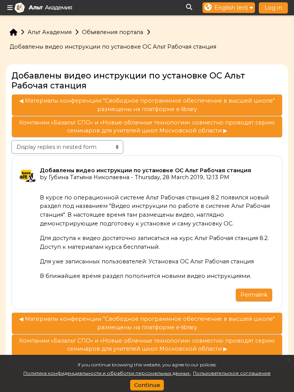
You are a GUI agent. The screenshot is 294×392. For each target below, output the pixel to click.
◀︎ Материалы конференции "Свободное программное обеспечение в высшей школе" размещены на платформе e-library (147, 104)
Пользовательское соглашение (232, 373)
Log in (273, 7)
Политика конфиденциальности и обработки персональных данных (107, 373)
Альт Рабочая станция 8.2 (231, 238)
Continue (147, 385)
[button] (189, 7)
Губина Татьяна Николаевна (89, 177)
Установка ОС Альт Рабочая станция (201, 261)
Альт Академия (50, 32)
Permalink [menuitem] (254, 294)
